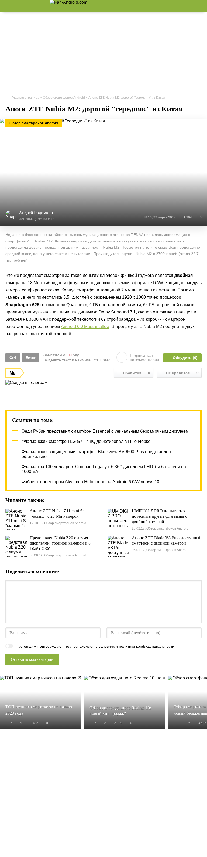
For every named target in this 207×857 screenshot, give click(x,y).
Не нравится (182, 373)
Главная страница (25, 98)
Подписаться (144, 357)
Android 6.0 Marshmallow (85, 326)
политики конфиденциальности (146, 646)
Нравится (136, 373)
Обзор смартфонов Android (64, 98)
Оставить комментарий (32, 659)
